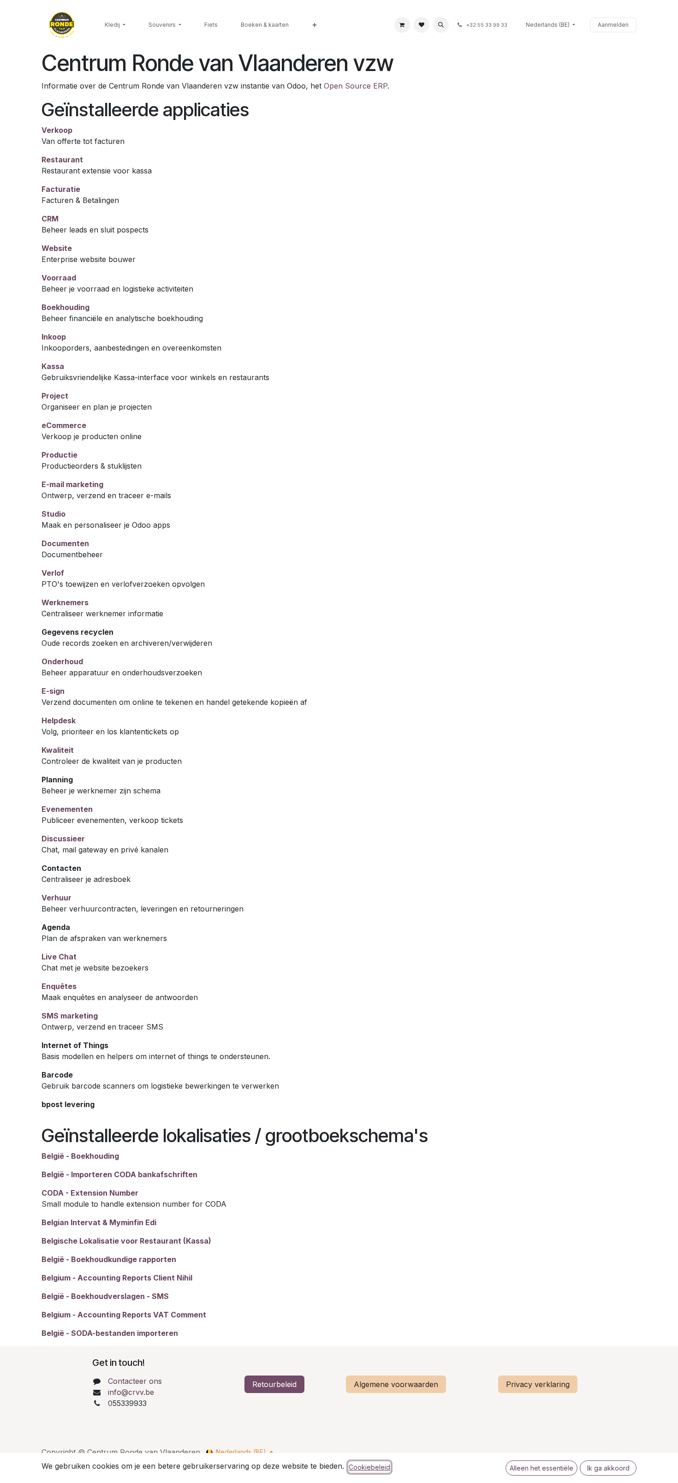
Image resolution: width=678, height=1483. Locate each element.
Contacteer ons (135, 1381)
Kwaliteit (58, 750)
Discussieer (63, 838)
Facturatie (61, 189)
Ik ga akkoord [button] (608, 1468)
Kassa (53, 366)
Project (55, 395)
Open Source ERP (355, 85)
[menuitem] (115, 25)
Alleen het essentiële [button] (541, 1468)
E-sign (53, 691)
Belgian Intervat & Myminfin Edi (99, 1222)
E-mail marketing (72, 484)
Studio (53, 513)
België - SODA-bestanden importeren (110, 1333)
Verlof (53, 573)
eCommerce (64, 425)
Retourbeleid (274, 1384)
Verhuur (56, 897)
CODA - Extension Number (90, 1192)
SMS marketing (70, 1015)
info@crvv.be (131, 1392)
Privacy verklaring (538, 1384)
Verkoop (57, 130)
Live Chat (59, 956)
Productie (59, 454)
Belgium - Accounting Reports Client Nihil (117, 1277)
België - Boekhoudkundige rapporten (109, 1259)
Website (57, 248)
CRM (50, 218)
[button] (441, 25)
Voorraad (59, 277)
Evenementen (67, 809)
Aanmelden (613, 24)
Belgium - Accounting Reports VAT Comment (124, 1314)
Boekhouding (65, 307)
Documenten (65, 543)
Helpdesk (59, 720)
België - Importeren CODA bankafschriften (119, 1174)
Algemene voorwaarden (396, 1384)
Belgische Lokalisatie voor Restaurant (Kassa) (126, 1240)
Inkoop (54, 336)
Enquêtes (59, 986)
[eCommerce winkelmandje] (402, 25)
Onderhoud (62, 661)
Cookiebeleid (369, 1467)
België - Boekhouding (80, 1156)
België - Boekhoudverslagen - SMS (105, 1296)
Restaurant (62, 159)
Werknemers (65, 602)
